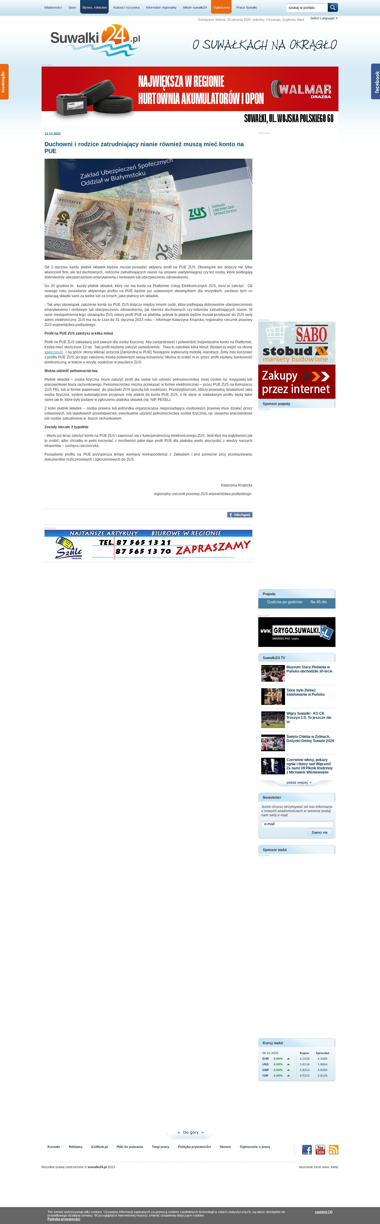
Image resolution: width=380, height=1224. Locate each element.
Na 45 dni (319, 602)
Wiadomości (53, 7)
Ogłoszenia (221, 7)
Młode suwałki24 (195, 7)
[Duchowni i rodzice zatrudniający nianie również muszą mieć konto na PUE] (148, 258)
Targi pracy (160, 1147)
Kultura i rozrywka (126, 7)
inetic (334, 1167)
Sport (72, 7)
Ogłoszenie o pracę (255, 1147)
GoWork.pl (99, 1147)
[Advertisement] (296, 224)
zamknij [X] (323, 1212)
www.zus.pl (54, 352)
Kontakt (54, 1147)
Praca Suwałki (246, 7)
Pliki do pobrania (130, 1147)
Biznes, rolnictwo (95, 7)
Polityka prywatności (194, 1147)
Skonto (225, 1147)
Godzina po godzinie (285, 602)
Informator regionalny (161, 7)
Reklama (75, 1147)
